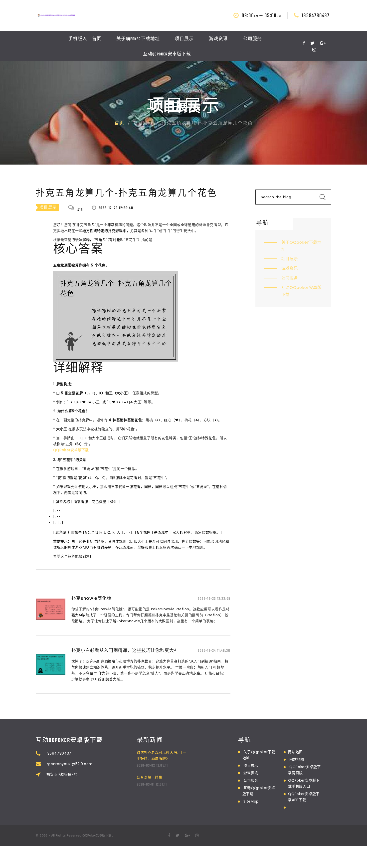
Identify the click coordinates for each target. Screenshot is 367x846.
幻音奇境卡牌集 (150, 777)
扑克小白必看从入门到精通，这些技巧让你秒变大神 (125, 650)
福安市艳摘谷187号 (61, 774)
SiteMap (251, 801)
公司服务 (252, 39)
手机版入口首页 (84, 39)
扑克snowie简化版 (91, 598)
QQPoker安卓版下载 (97, 835)
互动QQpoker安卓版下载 (167, 54)
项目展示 (184, 39)
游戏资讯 (218, 39)
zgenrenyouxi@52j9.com (69, 763)
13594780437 (316, 16)
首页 (120, 123)
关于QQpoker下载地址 (138, 39)
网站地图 (295, 751)
